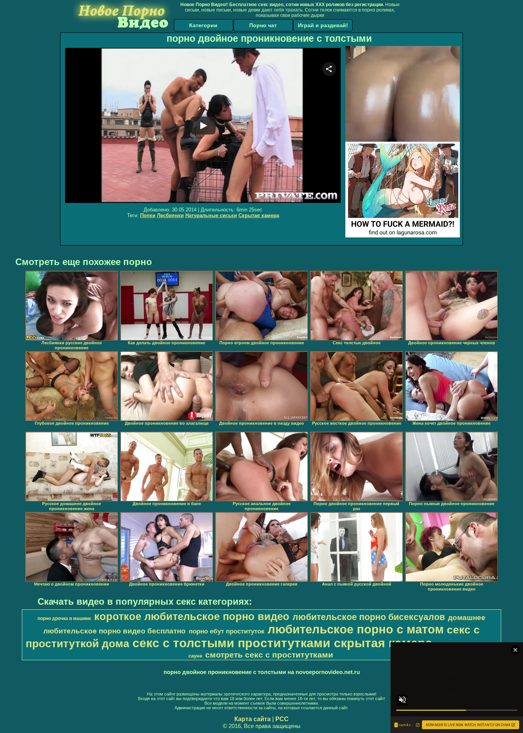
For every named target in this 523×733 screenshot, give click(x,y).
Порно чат (263, 25)
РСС (282, 719)
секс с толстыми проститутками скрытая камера (282, 643)
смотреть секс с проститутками (269, 654)
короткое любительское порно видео (191, 616)
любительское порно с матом (356, 629)
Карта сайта (252, 719)
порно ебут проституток (227, 631)
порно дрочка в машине (64, 618)
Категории (203, 25)
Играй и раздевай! (323, 25)
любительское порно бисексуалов (369, 617)
